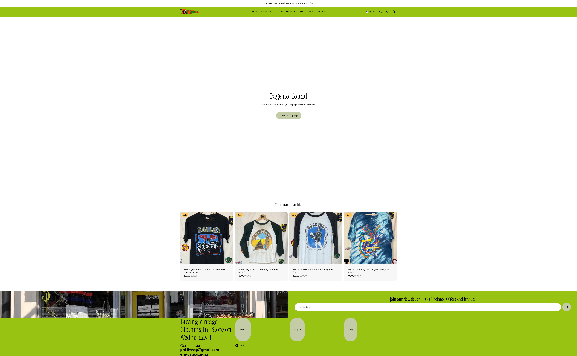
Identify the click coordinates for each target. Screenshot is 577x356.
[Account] (386, 11)
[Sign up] (566, 307)
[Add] (228, 259)
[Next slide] (228, 238)
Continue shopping (289, 115)
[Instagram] (242, 345)
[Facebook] (237, 345)
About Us (243, 329)
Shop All (297, 329)
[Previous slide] (184, 238)
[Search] (380, 11)
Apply (350, 329)
